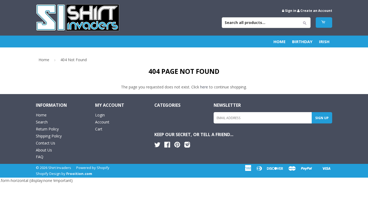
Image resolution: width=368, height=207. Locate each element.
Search (42, 122)
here (204, 86)
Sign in (290, 10)
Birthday (302, 41)
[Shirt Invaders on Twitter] (157, 145)
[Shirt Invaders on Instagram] (187, 145)
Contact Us (45, 143)
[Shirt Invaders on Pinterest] (177, 145)
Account (102, 122)
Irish (324, 41)
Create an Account (316, 10)
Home (279, 41)
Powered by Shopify (92, 167)
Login (100, 115)
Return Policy (47, 129)
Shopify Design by (64, 173)
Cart (98, 129)
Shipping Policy (49, 136)
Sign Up (322, 118)
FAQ (39, 156)
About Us (44, 150)
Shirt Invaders (59, 167)
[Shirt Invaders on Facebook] (167, 145)
